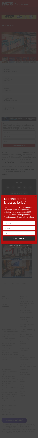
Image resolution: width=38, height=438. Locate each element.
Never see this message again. (19, 246)
